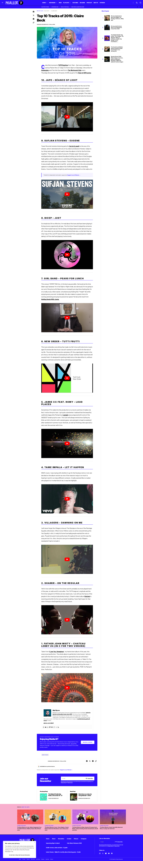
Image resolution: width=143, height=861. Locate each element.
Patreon (76, 838)
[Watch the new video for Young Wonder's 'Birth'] (82, 795)
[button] (2, 2)
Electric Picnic (45, 6)
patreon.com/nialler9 (49, 723)
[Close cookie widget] (34, 842)
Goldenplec (45, 70)
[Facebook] (54, 727)
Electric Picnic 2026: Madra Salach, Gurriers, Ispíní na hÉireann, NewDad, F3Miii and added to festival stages (117, 59)
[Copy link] (33, 22)
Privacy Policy (63, 782)
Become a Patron (87, 742)
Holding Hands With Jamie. (50, 299)
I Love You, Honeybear (56, 651)
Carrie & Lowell (74, 146)
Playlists (46, 10)
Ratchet (87, 596)
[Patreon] (50, 727)
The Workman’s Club (74, 70)
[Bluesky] (52, 727)
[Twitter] (56, 727)
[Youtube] (45, 727)
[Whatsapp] (47, 727)
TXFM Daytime (63, 65)
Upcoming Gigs (54, 6)
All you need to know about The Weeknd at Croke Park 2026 (116, 27)
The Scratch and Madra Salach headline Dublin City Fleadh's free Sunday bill (117, 49)
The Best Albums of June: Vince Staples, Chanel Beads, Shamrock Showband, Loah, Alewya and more (57, 829)
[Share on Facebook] (33, 12)
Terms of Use (70, 782)
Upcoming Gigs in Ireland (53, 843)
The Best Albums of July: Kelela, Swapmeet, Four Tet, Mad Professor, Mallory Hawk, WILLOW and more (29, 829)
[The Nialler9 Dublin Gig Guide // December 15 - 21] (52, 795)
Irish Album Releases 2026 (74, 843)
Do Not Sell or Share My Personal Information (19, 855)
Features (42, 859)
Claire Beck (54, 10)
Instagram (83, 838)
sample (65, 415)
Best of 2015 (45, 754)
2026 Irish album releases (77, 6)
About (53, 838)
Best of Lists (40, 10)
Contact (69, 838)
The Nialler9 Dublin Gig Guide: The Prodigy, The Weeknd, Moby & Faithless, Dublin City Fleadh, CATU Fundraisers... (117, 38)
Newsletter (61, 838)
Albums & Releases (21, 825)
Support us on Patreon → (74, 175)
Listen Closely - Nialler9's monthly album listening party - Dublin (63, 852)
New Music (33, 859)
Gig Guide (47, 859)
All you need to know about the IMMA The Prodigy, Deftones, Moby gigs (117, 18)
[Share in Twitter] (33, 15)
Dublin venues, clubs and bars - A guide (56, 847)
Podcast (23, 859)
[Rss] (58, 727)
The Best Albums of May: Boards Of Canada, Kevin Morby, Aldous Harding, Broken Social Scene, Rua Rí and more (85, 829)
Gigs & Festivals (65, 6)
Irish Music (38, 859)
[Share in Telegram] (33, 19)
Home (47, 838)
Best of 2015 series (84, 73)
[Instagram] (43, 727)
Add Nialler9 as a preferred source (47, 766)
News (20, 859)
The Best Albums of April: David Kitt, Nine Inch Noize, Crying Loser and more (111, 828)
